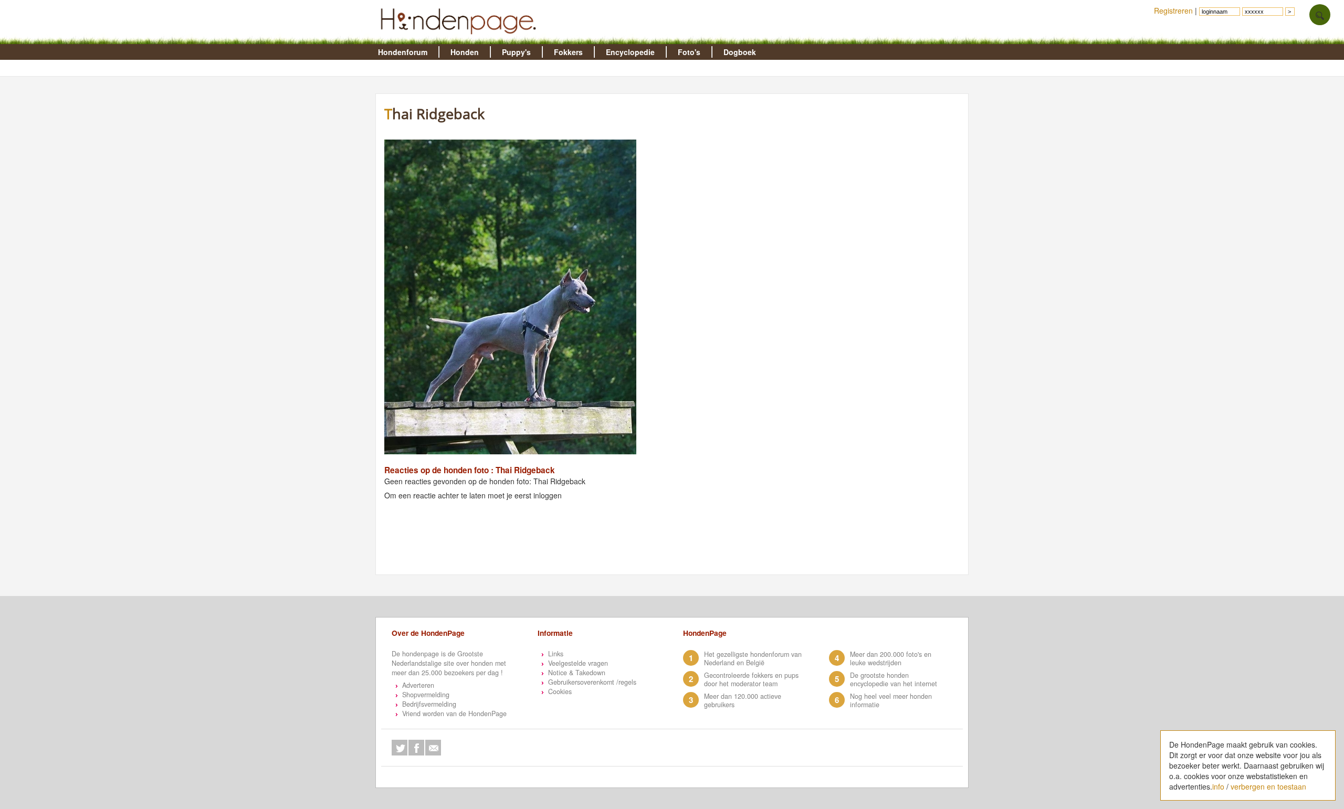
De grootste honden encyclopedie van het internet (893, 679)
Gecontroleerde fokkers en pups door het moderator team (751, 679)
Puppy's (516, 52)
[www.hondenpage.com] (460, 39)
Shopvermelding (425, 694)
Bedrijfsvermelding (429, 704)
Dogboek (739, 52)
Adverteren (418, 685)
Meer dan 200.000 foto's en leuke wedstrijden (890, 658)
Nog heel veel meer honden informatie (891, 700)
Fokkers (568, 52)
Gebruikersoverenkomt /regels (592, 682)
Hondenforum (402, 52)
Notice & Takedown (576, 672)
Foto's (689, 52)
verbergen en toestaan (1268, 786)
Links (555, 653)
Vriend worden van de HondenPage (454, 713)
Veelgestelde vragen (578, 663)
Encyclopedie (630, 52)
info (1218, 786)
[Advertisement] (871, 181)
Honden (464, 52)
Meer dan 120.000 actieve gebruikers (742, 700)
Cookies (560, 691)
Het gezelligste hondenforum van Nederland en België (753, 658)
